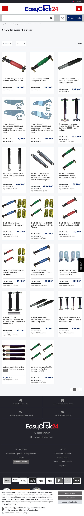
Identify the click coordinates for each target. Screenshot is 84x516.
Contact (78, 2)
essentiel (8, 508)
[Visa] (77, 480)
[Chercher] (51, 18)
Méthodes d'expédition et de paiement (21, 454)
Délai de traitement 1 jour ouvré (21, 415)
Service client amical (63, 415)
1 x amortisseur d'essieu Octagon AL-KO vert (40, 80)
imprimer (11, 504)
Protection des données (63, 461)
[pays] (73, 1)
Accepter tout (70, 493)
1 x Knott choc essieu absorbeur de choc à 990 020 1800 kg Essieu (68, 81)
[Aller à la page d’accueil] (2, 24)
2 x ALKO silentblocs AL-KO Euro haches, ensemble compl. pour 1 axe (69, 272)
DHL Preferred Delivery (31, 510)
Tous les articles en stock (63, 404)
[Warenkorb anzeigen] (79, 8)
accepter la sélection (70, 502)
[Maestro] (41, 480)
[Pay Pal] (59, 480)
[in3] (32, 480)
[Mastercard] (50, 480)
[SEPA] (23, 480)
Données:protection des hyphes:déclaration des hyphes (31, 502)
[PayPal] (15, 479)
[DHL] (7, 480)
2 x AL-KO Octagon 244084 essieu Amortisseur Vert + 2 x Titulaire (42, 225)
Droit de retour (63, 457)
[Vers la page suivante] (80, 389)
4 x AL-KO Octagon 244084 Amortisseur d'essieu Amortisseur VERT (41, 369)
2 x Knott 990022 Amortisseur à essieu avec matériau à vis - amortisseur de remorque (14, 321)
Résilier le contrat (21, 462)
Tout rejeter (70, 497)
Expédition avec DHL (21, 404)
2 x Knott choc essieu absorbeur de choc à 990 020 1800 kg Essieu (40, 320)
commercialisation (38, 508)
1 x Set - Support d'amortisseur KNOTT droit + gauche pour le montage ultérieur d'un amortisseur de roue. (14, 128)
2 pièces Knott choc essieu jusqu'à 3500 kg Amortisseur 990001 (13, 176)
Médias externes (11, 510)
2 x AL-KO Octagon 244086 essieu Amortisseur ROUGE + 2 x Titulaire (13, 272)
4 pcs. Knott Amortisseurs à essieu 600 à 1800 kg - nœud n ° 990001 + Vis (70, 320)
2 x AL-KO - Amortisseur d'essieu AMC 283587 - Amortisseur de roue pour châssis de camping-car (40, 177)
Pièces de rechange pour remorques (16, 24)
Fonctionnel (9, 513)
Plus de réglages (22, 513)
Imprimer (63, 465)
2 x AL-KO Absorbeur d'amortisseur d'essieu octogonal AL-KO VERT (67, 176)
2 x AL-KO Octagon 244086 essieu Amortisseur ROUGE (69, 224)
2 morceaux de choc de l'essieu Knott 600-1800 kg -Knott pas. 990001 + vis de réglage (69, 127)
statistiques (21, 508)
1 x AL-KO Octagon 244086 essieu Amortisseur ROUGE (13, 80)
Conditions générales (63, 454)
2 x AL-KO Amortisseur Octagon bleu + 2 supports (13, 224)
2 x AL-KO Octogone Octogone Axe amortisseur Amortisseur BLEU (41, 272)
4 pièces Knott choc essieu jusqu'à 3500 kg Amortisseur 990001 (13, 369)
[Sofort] (68, 480)
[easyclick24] (42, 426)
